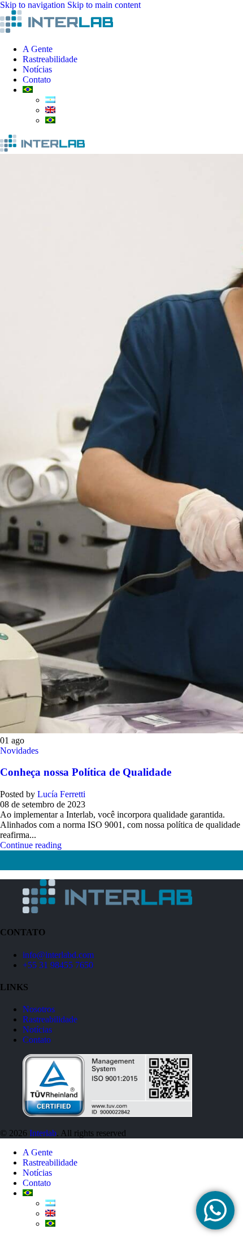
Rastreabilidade (50, 1019)
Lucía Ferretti (61, 794)
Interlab (43, 1133)
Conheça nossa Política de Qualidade (85, 772)
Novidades (19, 750)
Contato (37, 1039)
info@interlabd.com (58, 955)
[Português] (28, 89)
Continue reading (31, 845)
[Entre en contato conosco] (215, 1210)
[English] (50, 110)
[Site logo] (56, 30)
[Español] (50, 100)
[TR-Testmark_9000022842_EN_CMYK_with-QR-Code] (107, 1114)
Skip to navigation (33, 5)
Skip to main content (104, 5)
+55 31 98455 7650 (58, 965)
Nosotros (39, 1009)
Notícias (37, 1029)
